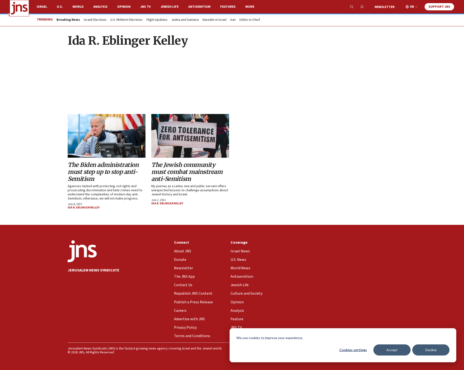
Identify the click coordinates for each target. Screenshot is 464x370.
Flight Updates (156, 20)
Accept (392, 350)
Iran (233, 20)
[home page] (19, 8)
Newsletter (385, 7)
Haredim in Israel (214, 20)
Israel (42, 6)
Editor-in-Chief (249, 20)
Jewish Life (169, 6)
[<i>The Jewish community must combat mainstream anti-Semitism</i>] (190, 136)
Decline (431, 350)
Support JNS (439, 6)
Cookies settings (353, 350)
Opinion (123, 6)
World (78, 6)
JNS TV (145, 6)
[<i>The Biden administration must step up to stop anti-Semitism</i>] (106, 136)
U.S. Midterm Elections (126, 20)
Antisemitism (199, 6)
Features (228, 6)
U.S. (60, 6)
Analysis (100, 6)
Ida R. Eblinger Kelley (84, 208)
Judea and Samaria (185, 20)
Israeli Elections (95, 20)
